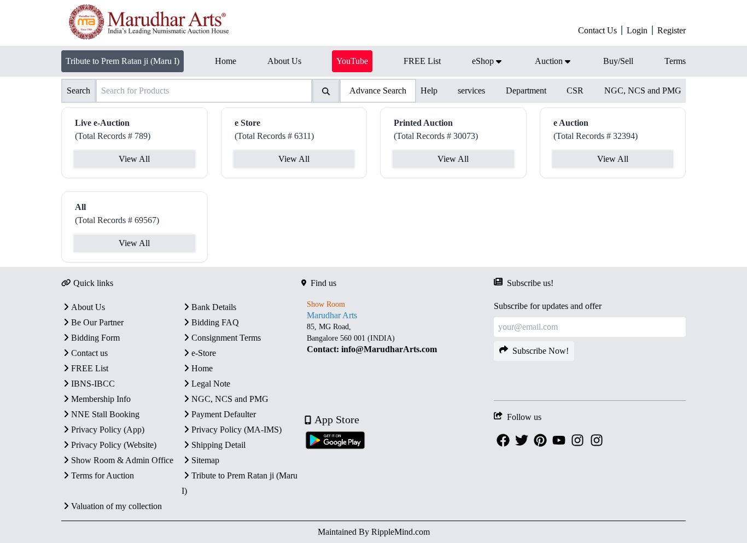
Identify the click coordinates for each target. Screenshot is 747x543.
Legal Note (210, 383)
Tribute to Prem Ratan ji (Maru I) (122, 61)
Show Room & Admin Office (122, 460)
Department (526, 90)
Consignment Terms (226, 337)
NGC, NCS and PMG (642, 90)
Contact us (89, 353)
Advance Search (377, 90)
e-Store (203, 353)
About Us (88, 307)
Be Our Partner (97, 322)
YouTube (352, 61)
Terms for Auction (102, 475)
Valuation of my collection (116, 506)
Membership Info (101, 399)
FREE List (89, 368)
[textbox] (397, 338)
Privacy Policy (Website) (113, 444)
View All (134, 159)
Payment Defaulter (223, 414)
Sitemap (205, 460)
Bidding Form (95, 337)
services (471, 90)
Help (429, 90)
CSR (575, 90)
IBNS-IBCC (93, 383)
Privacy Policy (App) (107, 429)
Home (202, 368)
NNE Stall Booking (105, 414)
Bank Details (213, 307)
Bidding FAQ (215, 322)
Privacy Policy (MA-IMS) (236, 429)
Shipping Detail (218, 444)
